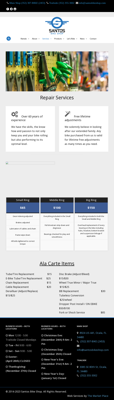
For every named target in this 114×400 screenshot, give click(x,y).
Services (45, 39)
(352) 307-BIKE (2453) (92, 341)
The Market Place (97, 395)
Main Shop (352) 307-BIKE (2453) (27, 3)
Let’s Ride (71, 39)
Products (58, 39)
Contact (93, 39)
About (34, 39)
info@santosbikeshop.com (92, 3)
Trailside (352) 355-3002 (61, 3)
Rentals (24, 39)
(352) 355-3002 (88, 375)
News (82, 39)
